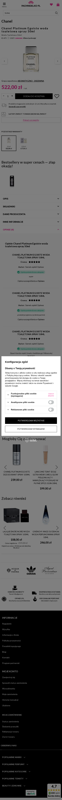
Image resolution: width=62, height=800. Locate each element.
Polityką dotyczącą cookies (18, 375)
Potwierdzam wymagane (31, 429)
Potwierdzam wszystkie (31, 420)
